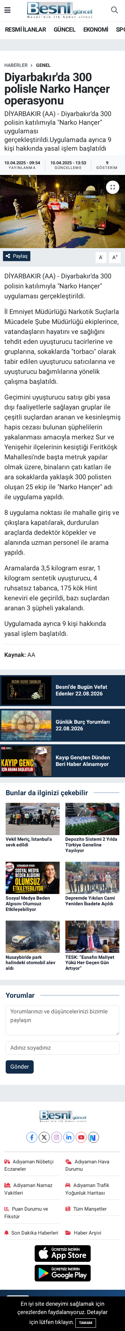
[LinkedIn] (68, 1137)
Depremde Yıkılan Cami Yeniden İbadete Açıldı (90, 900)
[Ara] (114, 10)
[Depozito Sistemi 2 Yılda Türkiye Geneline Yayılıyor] (92, 818)
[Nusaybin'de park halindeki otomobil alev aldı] (33, 936)
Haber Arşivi (87, 1233)
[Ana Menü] (7, 10)
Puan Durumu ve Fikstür (26, 1212)
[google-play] (62, 1273)
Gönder (19, 1066)
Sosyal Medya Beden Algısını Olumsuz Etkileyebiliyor (28, 903)
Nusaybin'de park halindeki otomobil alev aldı (30, 963)
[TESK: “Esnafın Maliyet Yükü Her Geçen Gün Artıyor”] (92, 936)
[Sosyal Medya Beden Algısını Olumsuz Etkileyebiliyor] (33, 877)
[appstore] (62, 1254)
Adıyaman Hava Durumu (87, 1165)
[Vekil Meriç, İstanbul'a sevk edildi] (33, 818)
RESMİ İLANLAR (25, 29)
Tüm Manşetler (90, 1209)
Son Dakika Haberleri (34, 1233)
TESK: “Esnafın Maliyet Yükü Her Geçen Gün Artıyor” (89, 963)
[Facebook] (31, 1137)
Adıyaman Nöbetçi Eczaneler (29, 1165)
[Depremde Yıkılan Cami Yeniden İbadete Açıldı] (92, 877)
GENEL (43, 65)
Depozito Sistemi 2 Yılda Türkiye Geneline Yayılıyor (91, 844)
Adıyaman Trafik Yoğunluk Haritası (87, 1189)
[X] (44, 1137)
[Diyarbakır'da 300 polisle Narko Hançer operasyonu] (62, 211)
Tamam (85, 1323)
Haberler (16, 65)
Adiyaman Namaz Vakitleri (28, 1189)
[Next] (93, 1137)
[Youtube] (81, 1137)
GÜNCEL (64, 29)
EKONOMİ (95, 29)
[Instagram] (56, 1137)
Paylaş (20, 256)
